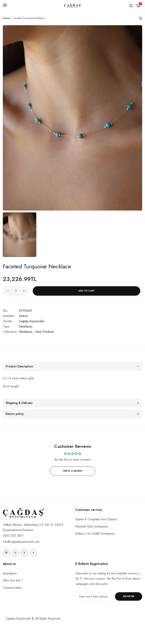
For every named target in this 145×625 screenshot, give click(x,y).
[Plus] (24, 291)
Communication (12, 587)
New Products (44, 332)
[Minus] (8, 291)
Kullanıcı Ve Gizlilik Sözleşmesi (95, 533)
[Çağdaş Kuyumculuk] (72, 5)
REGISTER (128, 596)
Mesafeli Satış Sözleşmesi (91, 526)
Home (6, 18)
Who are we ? (13, 580)
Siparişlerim (10, 573)
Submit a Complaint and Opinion (96, 519)
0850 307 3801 (13, 535)
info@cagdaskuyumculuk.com (21, 542)
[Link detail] (6, 552)
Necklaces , (26, 332)
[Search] (131, 5)
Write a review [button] (72, 471)
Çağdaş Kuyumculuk (31, 321)
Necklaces (25, 326)
